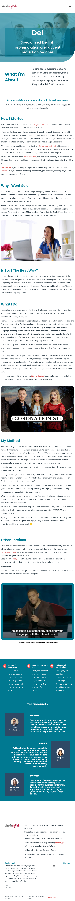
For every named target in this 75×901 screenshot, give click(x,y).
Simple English (37, 376)
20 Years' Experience (12, 666)
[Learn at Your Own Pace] (28, 666)
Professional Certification (60, 666)
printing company (9, 552)
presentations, (30, 157)
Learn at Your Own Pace (40, 666)
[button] (53, 866)
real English (60, 842)
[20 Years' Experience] (4, 666)
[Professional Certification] (52, 666)
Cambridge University (48, 146)
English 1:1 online (41, 124)
